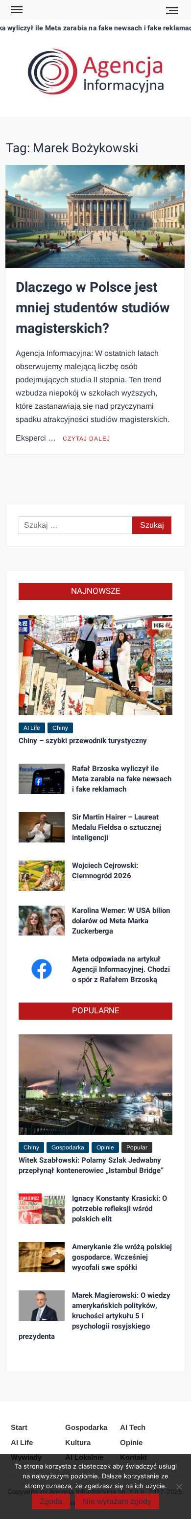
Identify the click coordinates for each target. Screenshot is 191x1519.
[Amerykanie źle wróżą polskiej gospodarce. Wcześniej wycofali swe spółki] (42, 1256)
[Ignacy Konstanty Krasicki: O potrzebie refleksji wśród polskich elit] (42, 1208)
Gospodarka (67, 1147)
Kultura (78, 1442)
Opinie (105, 1147)
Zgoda (51, 1501)
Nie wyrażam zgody (117, 1501)
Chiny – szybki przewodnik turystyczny (83, 740)
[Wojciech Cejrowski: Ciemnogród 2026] (42, 875)
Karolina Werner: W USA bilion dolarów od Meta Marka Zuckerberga (121, 920)
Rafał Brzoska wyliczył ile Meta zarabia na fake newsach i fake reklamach (121, 779)
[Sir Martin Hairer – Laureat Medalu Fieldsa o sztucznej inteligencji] (42, 826)
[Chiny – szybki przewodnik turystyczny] (96, 664)
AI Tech (132, 1427)
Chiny (60, 727)
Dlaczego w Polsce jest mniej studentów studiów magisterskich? (93, 308)
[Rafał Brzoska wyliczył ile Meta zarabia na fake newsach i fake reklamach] (42, 778)
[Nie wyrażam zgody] (179, 1487)
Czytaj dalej (86, 438)
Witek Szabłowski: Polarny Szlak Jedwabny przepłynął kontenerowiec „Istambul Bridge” (91, 1165)
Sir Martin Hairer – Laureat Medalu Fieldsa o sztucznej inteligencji (116, 827)
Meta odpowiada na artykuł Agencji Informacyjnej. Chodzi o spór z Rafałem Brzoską (121, 969)
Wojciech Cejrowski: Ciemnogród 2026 (105, 870)
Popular (136, 1147)
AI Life (32, 727)
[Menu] (15, 10)
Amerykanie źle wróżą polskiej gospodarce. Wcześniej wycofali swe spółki (122, 1257)
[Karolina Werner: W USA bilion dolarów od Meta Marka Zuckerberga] (42, 920)
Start (19, 1427)
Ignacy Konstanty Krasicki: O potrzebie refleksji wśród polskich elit (119, 1208)
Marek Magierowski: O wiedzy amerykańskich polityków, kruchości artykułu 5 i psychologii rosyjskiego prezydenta (94, 1316)
